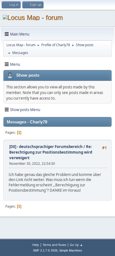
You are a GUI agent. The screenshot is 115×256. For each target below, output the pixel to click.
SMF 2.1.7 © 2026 (45, 250)
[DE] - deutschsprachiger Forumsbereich (46, 146)
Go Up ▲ (76, 245)
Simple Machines (70, 250)
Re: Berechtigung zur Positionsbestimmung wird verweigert (50, 152)
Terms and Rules (54, 245)
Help (35, 245)
